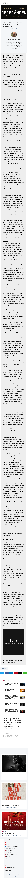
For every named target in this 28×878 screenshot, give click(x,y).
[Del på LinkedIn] (11, 673)
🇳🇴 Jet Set (7, 863)
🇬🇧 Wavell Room (8, 852)
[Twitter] (12, 877)
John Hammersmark (14, 39)
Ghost (19, 874)
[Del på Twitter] (2, 673)
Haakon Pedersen (14, 778)
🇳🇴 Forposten (7, 858)
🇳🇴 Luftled (7, 844)
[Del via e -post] (20, 673)
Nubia (22, 874)
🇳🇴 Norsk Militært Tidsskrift (10, 842)
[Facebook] (14, 877)
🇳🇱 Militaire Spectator (9, 856)
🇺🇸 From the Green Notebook (11, 854)
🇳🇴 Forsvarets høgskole (10, 867)
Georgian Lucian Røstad (15, 835)
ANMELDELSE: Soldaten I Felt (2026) (13, 776)
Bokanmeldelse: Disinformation (11, 833)
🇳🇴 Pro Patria (7, 865)
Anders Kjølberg (14, 807)
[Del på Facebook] (7, 673)
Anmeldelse (4, 668)
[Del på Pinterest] (16, 673)
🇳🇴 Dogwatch (7, 861)
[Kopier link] (25, 673)
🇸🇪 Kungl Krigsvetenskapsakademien (12, 846)
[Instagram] (16, 877)
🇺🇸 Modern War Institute (10, 848)
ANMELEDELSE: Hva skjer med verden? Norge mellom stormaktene (13, 804)
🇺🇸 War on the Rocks (9, 850)
